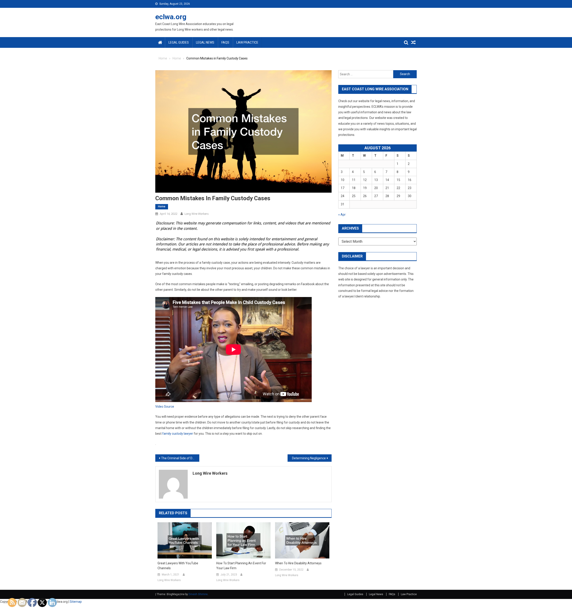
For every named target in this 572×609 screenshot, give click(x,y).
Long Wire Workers (197, 213)
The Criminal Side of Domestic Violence (180, 458)
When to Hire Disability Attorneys (298, 563)
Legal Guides (178, 42)
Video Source (164, 406)
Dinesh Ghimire (198, 594)
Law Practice (247, 42)
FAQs (225, 42)
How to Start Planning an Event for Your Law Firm (241, 565)
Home (161, 206)
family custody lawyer (177, 433)
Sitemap (76, 601)
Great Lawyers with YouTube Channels (178, 565)
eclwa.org (170, 17)
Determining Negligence (309, 458)
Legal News (205, 42)
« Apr (342, 214)
